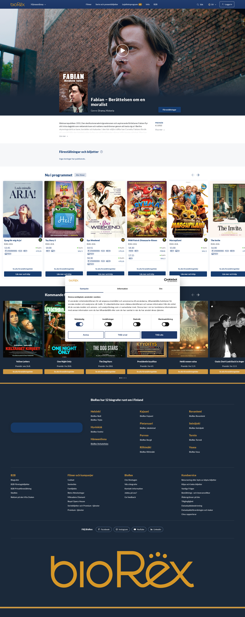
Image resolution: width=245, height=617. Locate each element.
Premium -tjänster (76, 510)
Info (148, 4)
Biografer (15, 480)
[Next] (198, 175)
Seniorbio (72, 484)
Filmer (88, 4)
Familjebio (72, 488)
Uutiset (71, 480)
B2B (155, 4)
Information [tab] (122, 289)
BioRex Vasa (194, 452)
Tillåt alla (159, 335)
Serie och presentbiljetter (107, 4)
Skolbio (14, 493)
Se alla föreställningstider (23, 371)
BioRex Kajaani (146, 416)
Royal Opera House (76, 501)
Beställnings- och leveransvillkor (195, 493)
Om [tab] (160, 289)
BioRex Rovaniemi (197, 416)
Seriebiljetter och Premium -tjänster (84, 505)
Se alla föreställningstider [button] (23, 269)
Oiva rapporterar (189, 514)
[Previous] (193, 175)
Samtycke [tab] (84, 289)
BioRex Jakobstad (148, 428)
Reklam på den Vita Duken (22, 497)
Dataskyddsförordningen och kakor (197, 510)
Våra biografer (131, 484)
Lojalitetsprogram (131, 4)
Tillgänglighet (187, 501)
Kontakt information (134, 488)
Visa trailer (123, 59)
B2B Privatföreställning (21, 488)
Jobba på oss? (131, 493)
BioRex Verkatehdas (99, 443)
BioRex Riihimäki (147, 452)
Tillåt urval (122, 335)
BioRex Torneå (195, 440)
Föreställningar (169, 109)
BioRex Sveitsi (97, 431)
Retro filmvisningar (76, 493)
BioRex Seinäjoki (196, 428)
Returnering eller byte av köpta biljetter (198, 480)
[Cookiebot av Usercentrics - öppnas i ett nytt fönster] (166, 280)
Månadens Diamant (76, 497)
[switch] (108, 324)
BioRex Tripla (96, 420)
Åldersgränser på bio (190, 497)
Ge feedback (130, 497)
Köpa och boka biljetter (191, 484)
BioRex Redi (96, 416)
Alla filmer (80, 175)
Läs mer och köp (23, 274)
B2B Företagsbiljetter (20, 484)
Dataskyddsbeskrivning (191, 505)
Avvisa (86, 335)
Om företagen (131, 480)
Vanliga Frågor (187, 488)
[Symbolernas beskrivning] (101, 151)
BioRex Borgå (146, 440)
